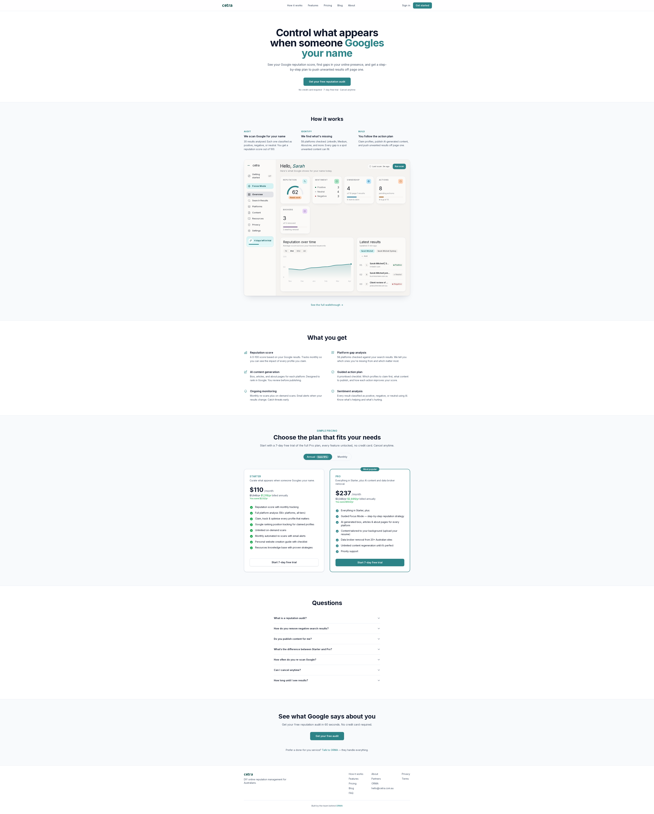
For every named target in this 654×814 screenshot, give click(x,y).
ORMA (374, 783)
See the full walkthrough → (327, 304)
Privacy (406, 773)
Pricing (328, 5)
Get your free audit (327, 736)
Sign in (406, 5)
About (351, 5)
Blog (340, 5)
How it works (294, 5)
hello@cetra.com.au (382, 788)
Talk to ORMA (330, 749)
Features (313, 5)
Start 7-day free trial (284, 562)
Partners (376, 778)
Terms (405, 778)
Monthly (342, 456)
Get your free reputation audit (327, 81)
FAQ (351, 793)
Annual (317, 456)
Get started (422, 5)
